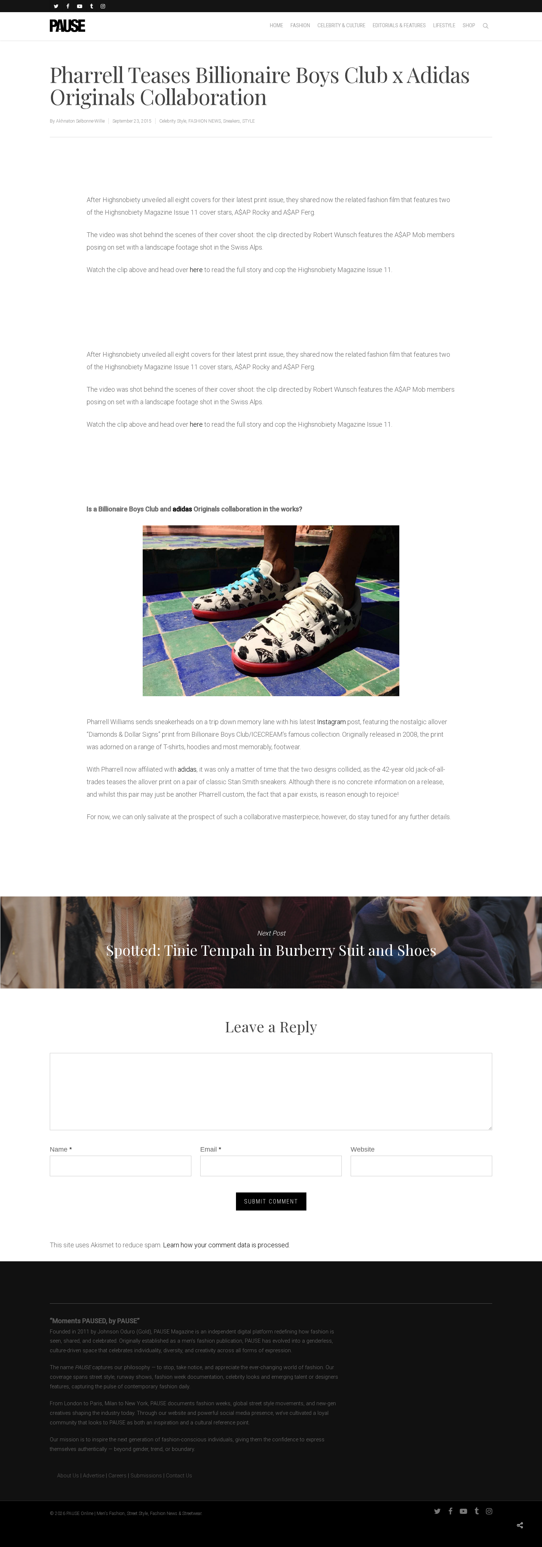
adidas (182, 509)
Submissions (146, 1476)
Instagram (331, 722)
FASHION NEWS (204, 121)
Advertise (93, 1476)
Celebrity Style (172, 121)
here (196, 270)
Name (61, 1149)
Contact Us (179, 1476)
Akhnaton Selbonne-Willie (80, 121)
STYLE (248, 121)
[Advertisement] (173, 169)
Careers (117, 1476)
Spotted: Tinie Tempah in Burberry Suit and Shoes (271, 942)
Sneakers (231, 121)
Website (363, 1149)
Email (210, 1149)
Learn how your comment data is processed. (226, 1245)
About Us (64, 1476)
